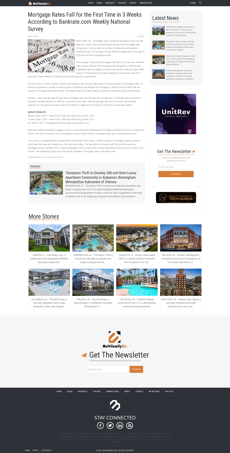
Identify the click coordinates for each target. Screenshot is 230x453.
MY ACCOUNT (154, 391)
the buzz (122, 3)
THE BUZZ (97, 391)
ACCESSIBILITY (47, 450)
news (90, 3)
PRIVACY (36, 450)
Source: (45, 157)
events (133, 3)
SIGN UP (137, 369)
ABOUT (127, 391)
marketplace (146, 3)
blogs (99, 3)
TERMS (27, 450)
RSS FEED (169, 391)
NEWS (59, 391)
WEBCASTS (82, 391)
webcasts (110, 3)
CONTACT (139, 391)
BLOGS (69, 391)
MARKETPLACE (112, 391)
